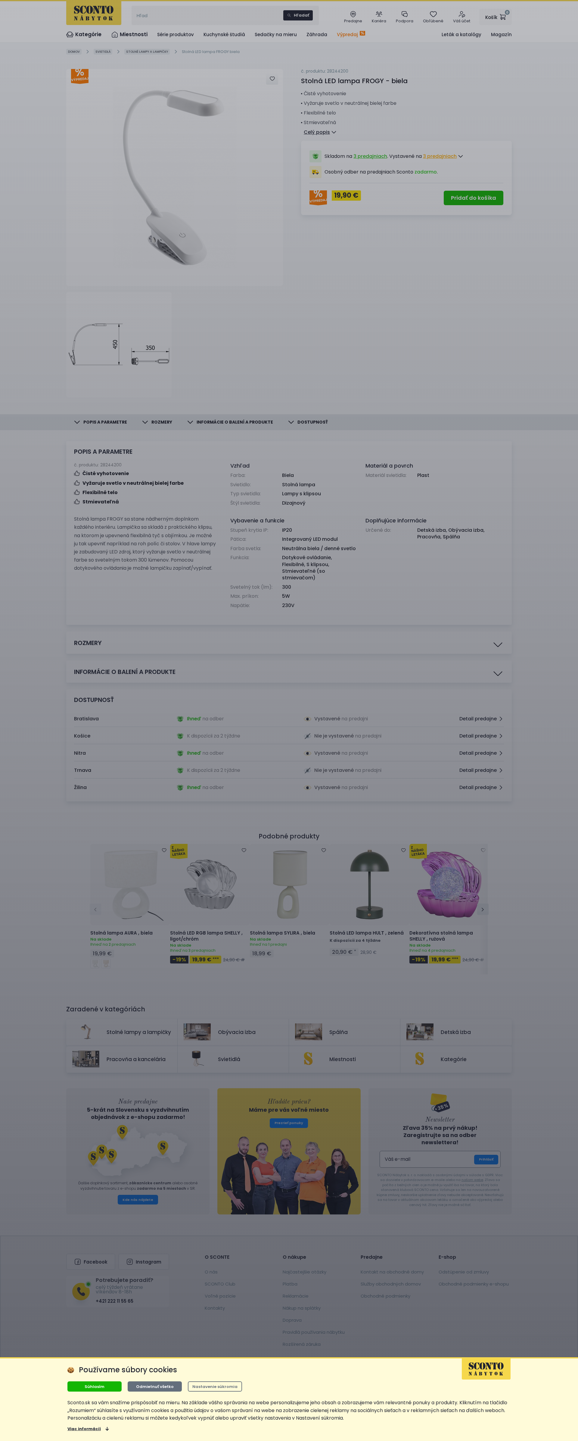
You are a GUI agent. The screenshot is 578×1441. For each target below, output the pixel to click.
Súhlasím (94, 1386)
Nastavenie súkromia (215, 1386)
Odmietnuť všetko (155, 1386)
